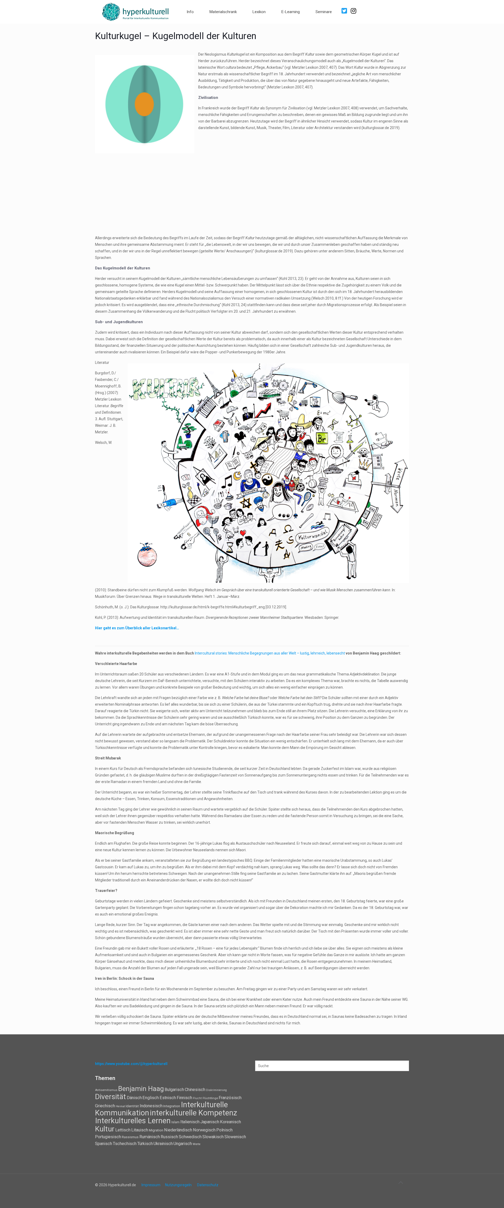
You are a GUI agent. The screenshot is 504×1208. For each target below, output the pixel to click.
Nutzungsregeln (178, 1185)
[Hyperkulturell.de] (135, 11)
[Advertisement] (252, 194)
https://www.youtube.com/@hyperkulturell (131, 1064)
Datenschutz (207, 1185)
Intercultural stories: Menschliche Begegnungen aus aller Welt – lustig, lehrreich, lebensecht (270, 653)
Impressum (150, 1185)
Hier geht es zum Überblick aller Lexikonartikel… (137, 628)
